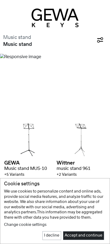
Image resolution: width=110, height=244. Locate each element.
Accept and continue (83, 235)
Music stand (17, 37)
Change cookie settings (25, 225)
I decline (51, 235)
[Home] (55, 17)
